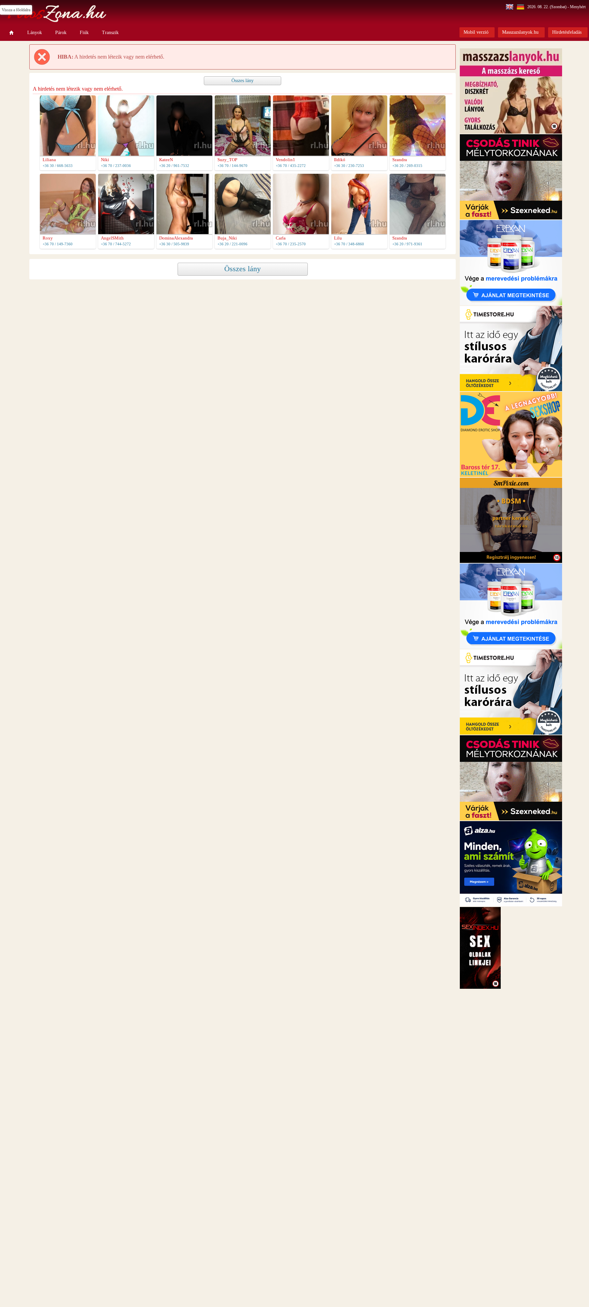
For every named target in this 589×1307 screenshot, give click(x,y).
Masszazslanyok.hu (520, 32)
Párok (60, 32)
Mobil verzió (476, 32)
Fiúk (84, 32)
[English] (510, 6)
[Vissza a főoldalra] (11, 33)
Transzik (110, 32)
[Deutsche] (521, 6)
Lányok (34, 32)
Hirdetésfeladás (567, 32)
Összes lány (242, 80)
